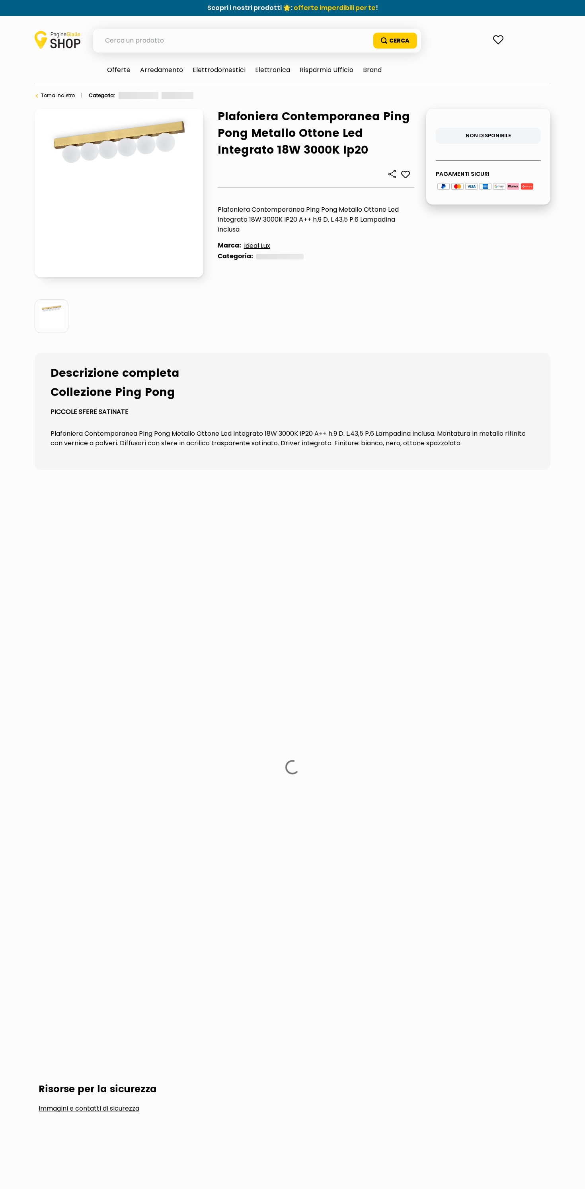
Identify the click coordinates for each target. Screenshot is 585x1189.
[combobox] (257, 41)
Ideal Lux (257, 245)
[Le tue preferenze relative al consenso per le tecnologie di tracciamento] (571, 1175)
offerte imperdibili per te (335, 7)
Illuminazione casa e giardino (238, 95)
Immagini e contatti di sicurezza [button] (89, 643)
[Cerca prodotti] (395, 41)
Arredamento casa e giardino (155, 95)
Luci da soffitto (303, 95)
